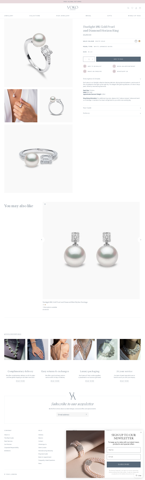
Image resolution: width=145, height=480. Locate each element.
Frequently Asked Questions (46, 460)
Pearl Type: (88, 46)
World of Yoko (134, 15)
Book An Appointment (44, 457)
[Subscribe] (86, 414)
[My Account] (136, 8)
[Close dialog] (141, 432)
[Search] (128, 8)
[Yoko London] (72, 8)
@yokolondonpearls (12, 334)
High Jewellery (63, 15)
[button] (140, 8)
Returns (40, 438)
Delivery (40, 435)
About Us (7, 435)
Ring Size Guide (43, 454)
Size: (85, 52)
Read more (20, 381)
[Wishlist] (132, 8)
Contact (40, 441)
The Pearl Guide (9, 438)
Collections (34, 15)
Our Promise (7, 444)
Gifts (109, 15)
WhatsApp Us (42, 444)
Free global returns (72, 1)
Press (40, 463)
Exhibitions (7, 451)
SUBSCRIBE (123, 464)
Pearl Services (8, 441)
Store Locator (42, 447)
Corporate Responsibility (11, 447)
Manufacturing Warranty (45, 451)
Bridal (88, 15)
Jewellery (8, 15)
